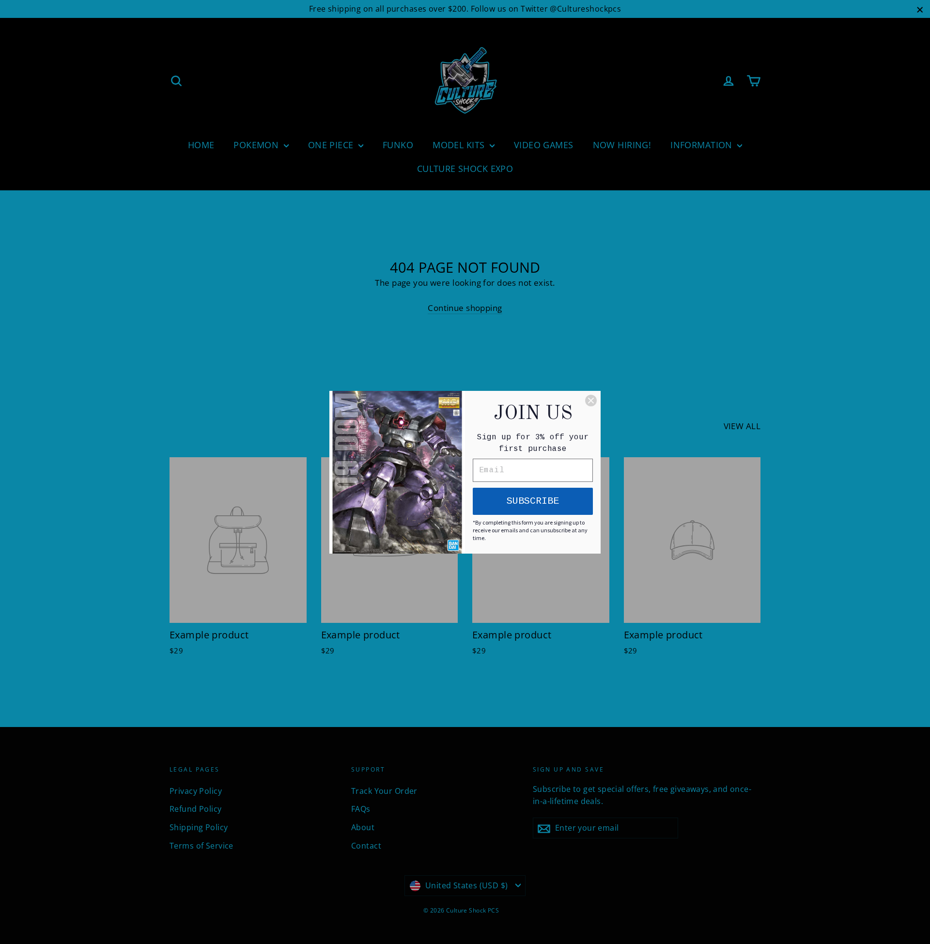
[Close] (591, 400)
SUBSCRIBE (533, 501)
